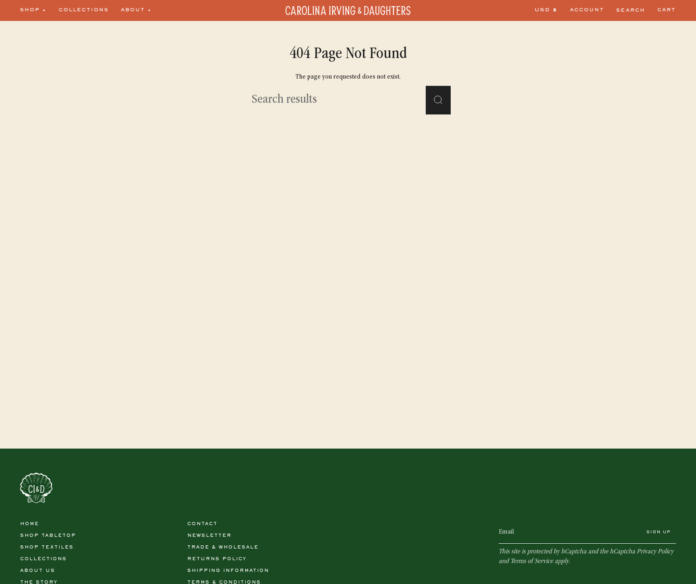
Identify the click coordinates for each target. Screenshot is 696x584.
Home (29, 524)
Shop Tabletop (48, 536)
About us (37, 571)
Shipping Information (228, 571)
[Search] (438, 100)
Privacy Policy (655, 552)
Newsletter (209, 536)
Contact (202, 524)
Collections (43, 559)
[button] (33, 10)
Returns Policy (216, 559)
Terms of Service (531, 561)
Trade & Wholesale (223, 547)
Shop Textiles (47, 547)
